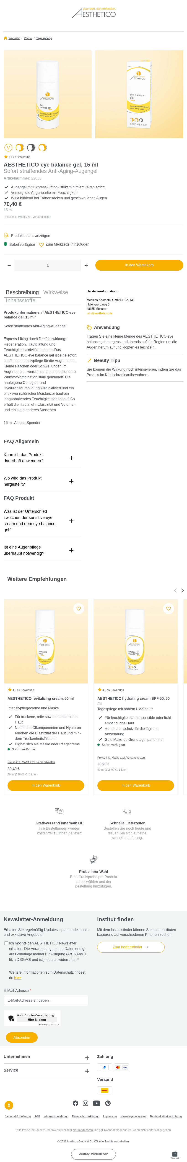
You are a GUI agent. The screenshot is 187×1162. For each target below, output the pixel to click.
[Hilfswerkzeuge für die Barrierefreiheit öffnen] (8, 1104)
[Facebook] (78, 1104)
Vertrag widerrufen (93, 1154)
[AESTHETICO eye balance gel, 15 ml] (48, 94)
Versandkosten (83, 1130)
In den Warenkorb (46, 785)
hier (17, 978)
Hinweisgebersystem (133, 1116)
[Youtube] (99, 1104)
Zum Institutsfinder (128, 947)
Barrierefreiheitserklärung (166, 1116)
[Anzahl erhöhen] (86, 265)
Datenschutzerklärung (85, 1116)
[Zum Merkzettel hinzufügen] (78, 608)
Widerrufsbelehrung (56, 1116)
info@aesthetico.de (99, 313)
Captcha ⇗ (49, 1024)
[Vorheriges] (175, 590)
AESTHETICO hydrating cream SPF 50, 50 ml (133, 701)
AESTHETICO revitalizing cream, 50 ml (41, 698)
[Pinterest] (109, 1104)
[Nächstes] (183, 590)
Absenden (21, 1037)
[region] (93, 94)
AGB (37, 1116)
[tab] (22, 292)
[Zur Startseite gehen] (93, 12)
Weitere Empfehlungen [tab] (37, 579)
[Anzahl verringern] (9, 265)
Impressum (110, 1116)
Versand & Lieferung (18, 1116)
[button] (42, 458)
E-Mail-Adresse (17, 991)
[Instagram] (88, 1104)
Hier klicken (37, 1019)
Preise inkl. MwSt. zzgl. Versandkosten (27, 216)
